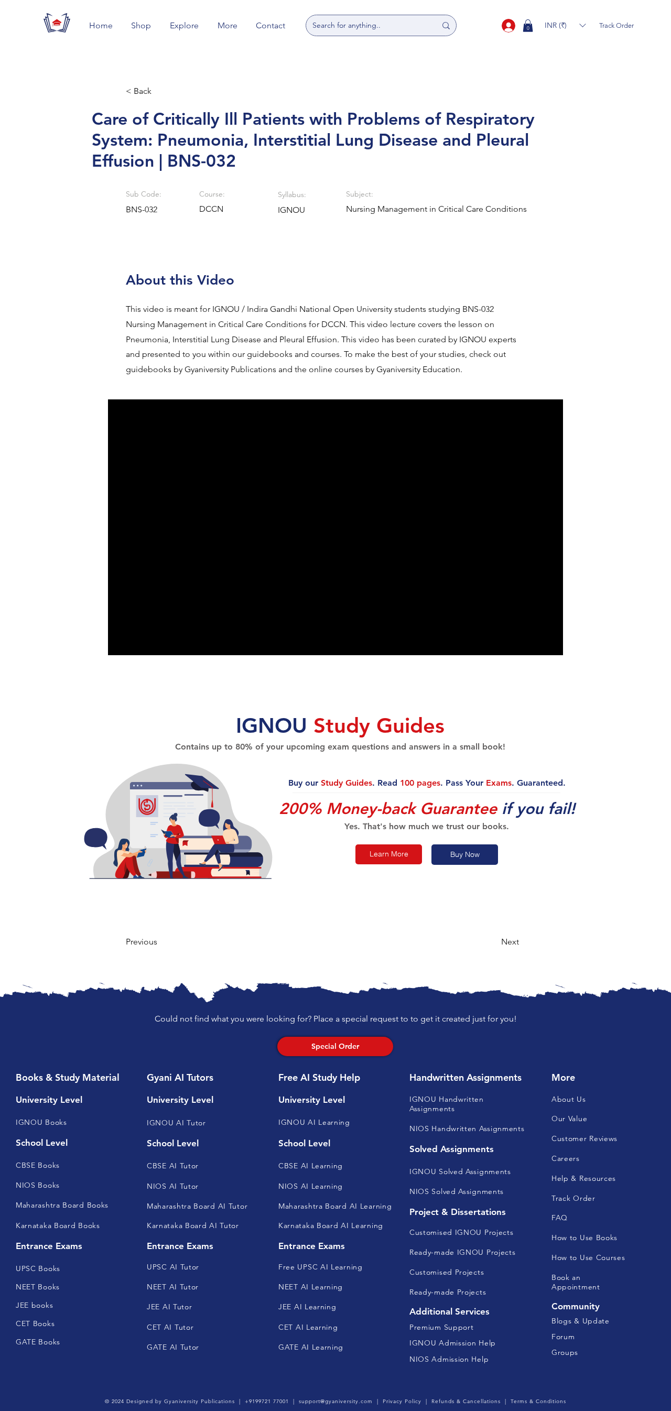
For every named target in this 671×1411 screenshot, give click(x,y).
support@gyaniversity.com (336, 1401)
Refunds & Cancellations (466, 1401)
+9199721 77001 (267, 1401)
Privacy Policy (402, 1401)
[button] (141, 25)
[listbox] (565, 25)
